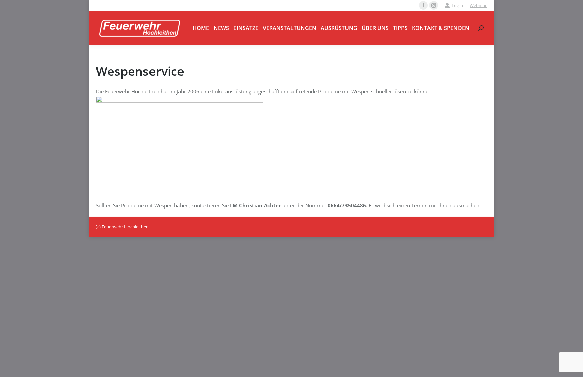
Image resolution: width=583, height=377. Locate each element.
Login (457, 5)
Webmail (478, 5)
